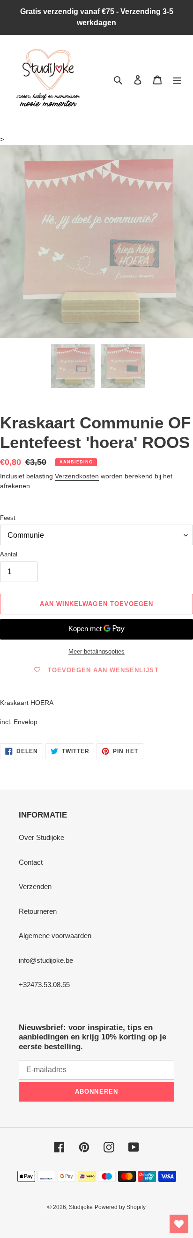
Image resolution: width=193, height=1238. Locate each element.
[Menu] (177, 80)
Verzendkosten (77, 476)
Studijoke (81, 1207)
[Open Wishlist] (179, 1224)
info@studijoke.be (46, 960)
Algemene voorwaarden (55, 935)
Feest (7, 517)
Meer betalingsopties (96, 651)
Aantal (8, 554)
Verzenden (35, 886)
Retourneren (38, 911)
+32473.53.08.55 (44, 985)
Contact (31, 862)
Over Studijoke (41, 837)
